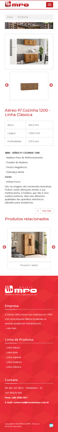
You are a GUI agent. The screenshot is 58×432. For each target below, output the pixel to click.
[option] (29, 84)
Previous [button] (6, 84)
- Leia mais (10, 328)
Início (10, 17)
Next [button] (50, 84)
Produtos (23, 17)
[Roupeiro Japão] (29, 245)
